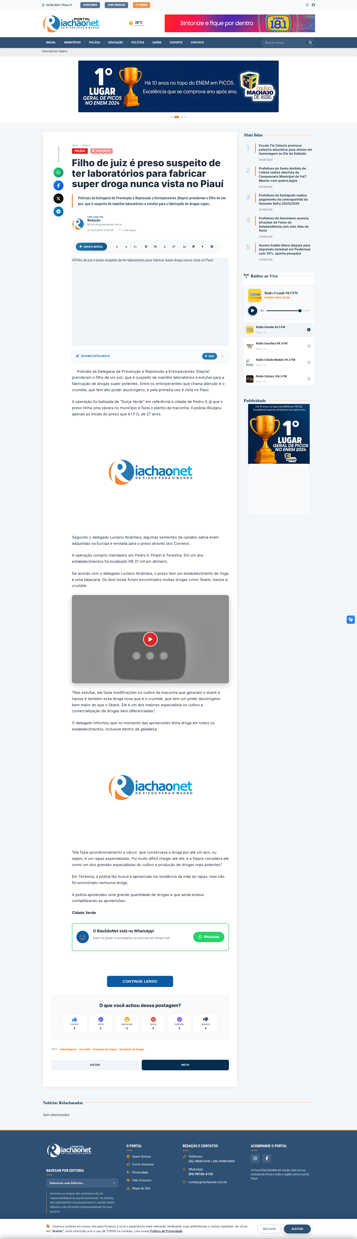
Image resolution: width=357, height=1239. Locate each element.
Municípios (72, 42)
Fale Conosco (141, 1180)
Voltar (95, 1064)
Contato (197, 42)
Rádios (143, 5)
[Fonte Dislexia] (164, 246)
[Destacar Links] (173, 246)
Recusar (269, 1229)
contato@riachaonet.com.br (106, 224)
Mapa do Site (141, 1188)
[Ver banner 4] (185, 117)
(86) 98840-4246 (199, 1161)
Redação (93, 220)
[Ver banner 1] (171, 117)
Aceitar (297, 1229)
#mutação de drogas (105, 1049)
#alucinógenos (68, 1049)
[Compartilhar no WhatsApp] (58, 172)
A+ (135, 246)
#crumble (84, 1049)
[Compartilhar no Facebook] (58, 185)
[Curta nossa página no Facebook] (313, 5)
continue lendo (140, 981)
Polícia (94, 42)
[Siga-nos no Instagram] (307, 5)
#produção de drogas (131, 1049)
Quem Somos (90, 5)
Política (137, 42)
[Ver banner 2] (176, 117)
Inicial (51, 42)
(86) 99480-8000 (224, 1161)
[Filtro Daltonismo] (193, 246)
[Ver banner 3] (182, 117)
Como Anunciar (116, 5)
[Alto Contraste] (146, 246)
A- (117, 246)
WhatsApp (211, 937)
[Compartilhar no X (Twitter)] (58, 198)
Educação (115, 42)
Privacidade (140, 1172)
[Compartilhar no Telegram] (58, 211)
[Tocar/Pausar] (252, 310)
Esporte (176, 42)
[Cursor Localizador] (202, 246)
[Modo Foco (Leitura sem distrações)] (184, 246)
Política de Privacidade (166, 1231)
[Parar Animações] (211, 246)
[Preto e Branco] (155, 246)
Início (75, 145)
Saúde (157, 42)
